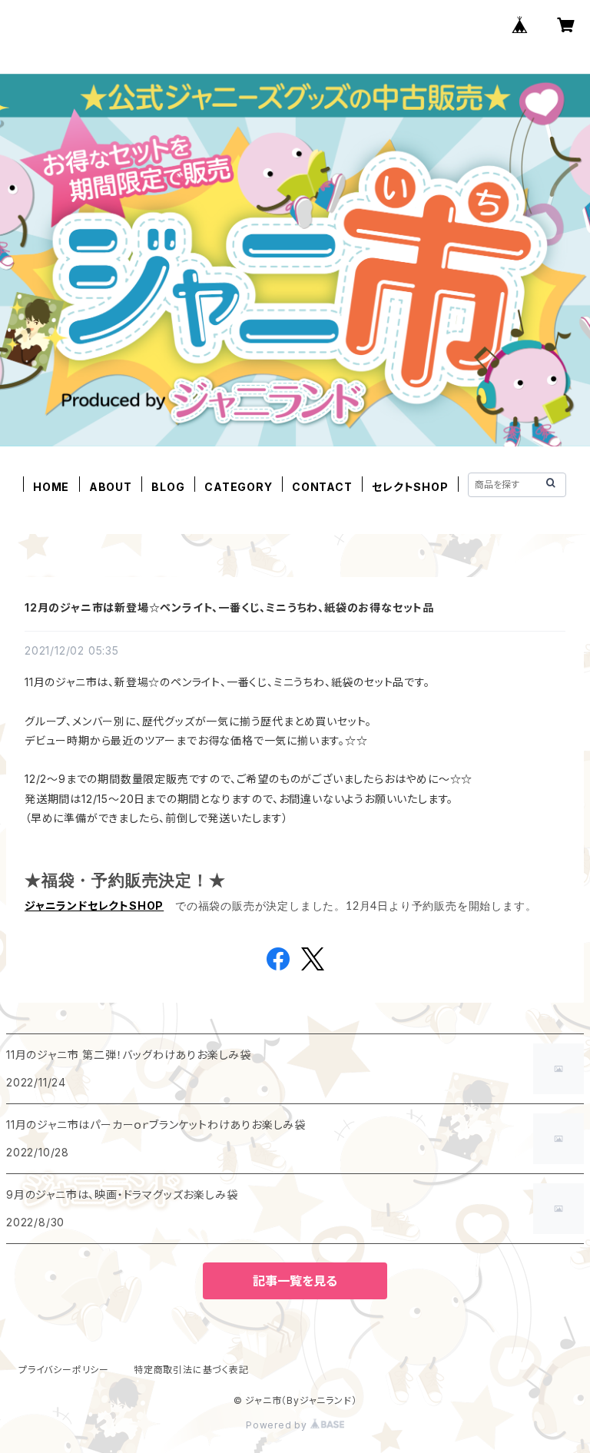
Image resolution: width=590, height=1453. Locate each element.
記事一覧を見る (295, 1281)
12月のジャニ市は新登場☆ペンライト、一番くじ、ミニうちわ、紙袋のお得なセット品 (229, 607)
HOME (51, 486)
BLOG (167, 486)
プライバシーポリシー (63, 1369)
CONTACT (322, 486)
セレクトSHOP (410, 486)
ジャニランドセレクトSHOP (94, 905)
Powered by (278, 1425)
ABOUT (110, 486)
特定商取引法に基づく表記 (191, 1369)
